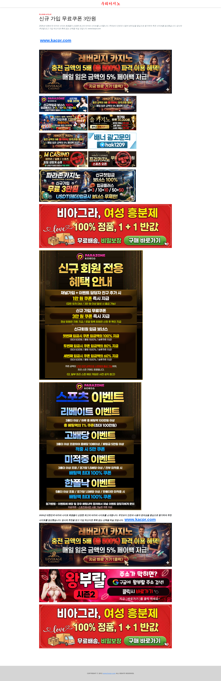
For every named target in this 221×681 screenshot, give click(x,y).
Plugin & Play (45, 14)
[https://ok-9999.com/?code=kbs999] (63, 122)
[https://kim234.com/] (112, 159)
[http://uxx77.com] (63, 159)
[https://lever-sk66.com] (105, 71)
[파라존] (91, 315)
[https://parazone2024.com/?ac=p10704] (63, 103)
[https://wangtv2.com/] (105, 585)
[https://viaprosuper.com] (105, 225)
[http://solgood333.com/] (112, 122)
